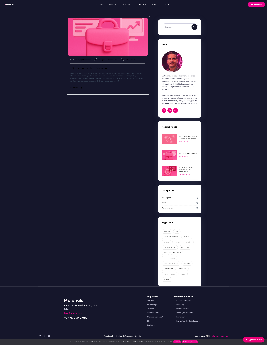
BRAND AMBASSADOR (171, 236)
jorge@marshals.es (84, 60)
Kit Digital (101, 60)
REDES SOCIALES (169, 274)
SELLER (183, 274)
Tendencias (113, 60)
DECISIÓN (187, 236)
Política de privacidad (190, 342)
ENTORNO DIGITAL (169, 247)
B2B (177, 231)
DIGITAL (166, 242)
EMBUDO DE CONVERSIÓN (183, 242)
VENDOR (166, 279)
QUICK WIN (182, 268)
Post (107, 60)
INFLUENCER (177, 252)
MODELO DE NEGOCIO (171, 263)
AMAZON (167, 231)
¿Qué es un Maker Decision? (89, 68)
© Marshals (200, 336)
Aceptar (177, 342)
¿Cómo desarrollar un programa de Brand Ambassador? (186, 169)
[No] (264, 342)
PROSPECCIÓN (168, 268)
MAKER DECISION (169, 258)
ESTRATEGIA (185, 247)
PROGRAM (187, 263)
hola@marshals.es (73, 313)
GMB (165, 252)
